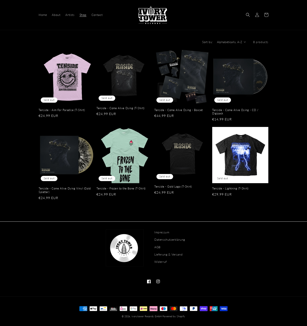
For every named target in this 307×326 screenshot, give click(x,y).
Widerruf (160, 261)
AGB (157, 247)
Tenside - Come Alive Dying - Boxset (178, 110)
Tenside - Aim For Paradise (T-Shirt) (62, 110)
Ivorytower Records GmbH (147, 316)
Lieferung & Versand (168, 254)
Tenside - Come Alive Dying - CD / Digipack (235, 111)
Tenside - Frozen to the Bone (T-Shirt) (121, 188)
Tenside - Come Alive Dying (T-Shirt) (120, 108)
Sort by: (207, 42)
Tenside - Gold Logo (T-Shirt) (173, 186)
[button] (247, 14)
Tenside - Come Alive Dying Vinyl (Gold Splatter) (65, 190)
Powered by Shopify (173, 316)
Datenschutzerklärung (169, 239)
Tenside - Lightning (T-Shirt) (230, 188)
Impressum (161, 232)
